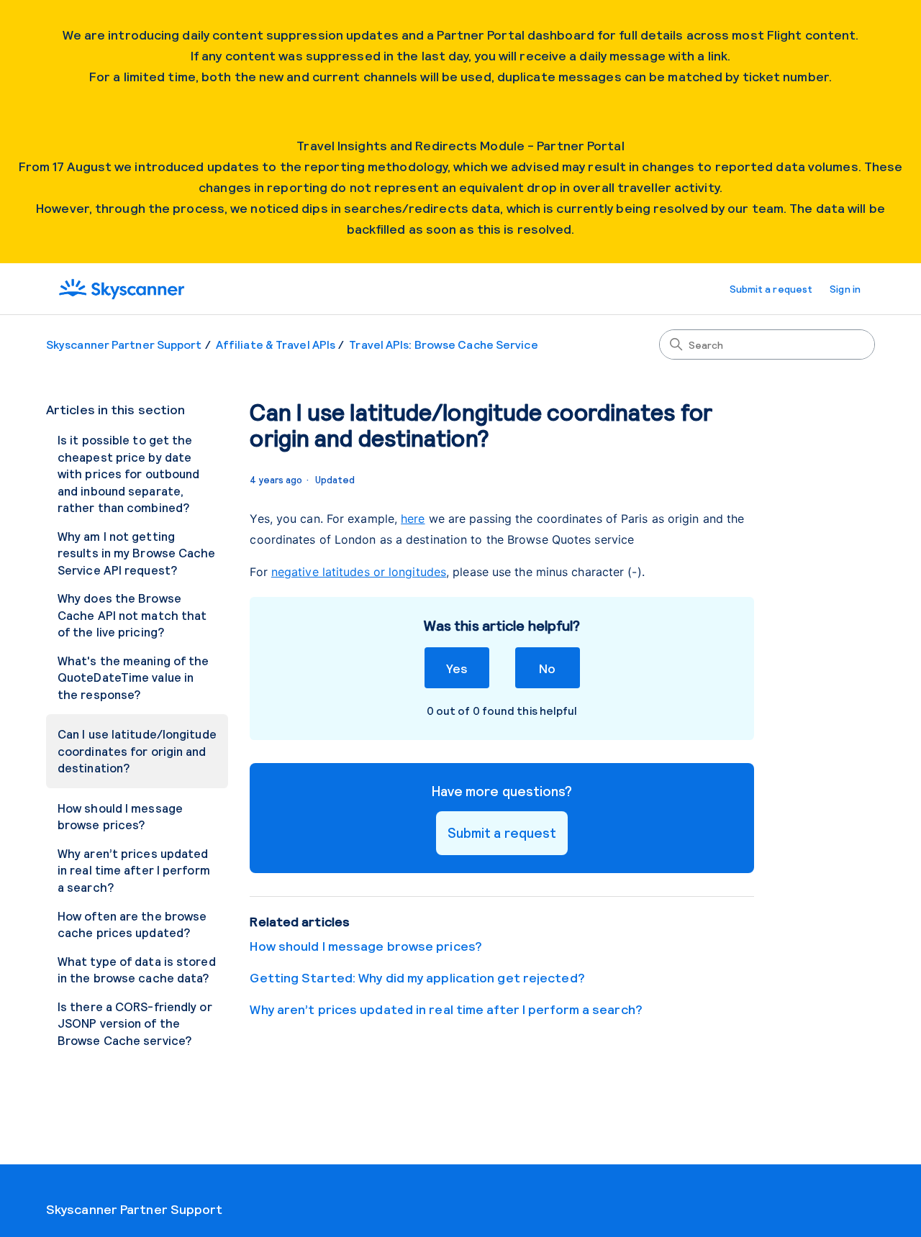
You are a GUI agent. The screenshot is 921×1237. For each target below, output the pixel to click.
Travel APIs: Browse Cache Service (443, 344)
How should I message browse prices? (120, 816)
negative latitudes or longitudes (358, 572)
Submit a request (771, 289)
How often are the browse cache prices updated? (132, 924)
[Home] (121, 289)
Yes (456, 667)
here (413, 518)
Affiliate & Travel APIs (275, 344)
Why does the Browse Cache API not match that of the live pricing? (132, 614)
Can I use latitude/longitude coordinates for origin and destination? (137, 750)
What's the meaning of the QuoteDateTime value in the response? (133, 677)
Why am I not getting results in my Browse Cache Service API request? (137, 553)
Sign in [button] (845, 289)
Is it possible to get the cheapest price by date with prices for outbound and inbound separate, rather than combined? (128, 473)
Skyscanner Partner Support (124, 344)
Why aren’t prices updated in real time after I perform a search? (134, 870)
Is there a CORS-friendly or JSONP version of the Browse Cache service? (135, 1023)
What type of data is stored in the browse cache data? (137, 969)
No (547, 667)
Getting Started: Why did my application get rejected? (417, 977)
